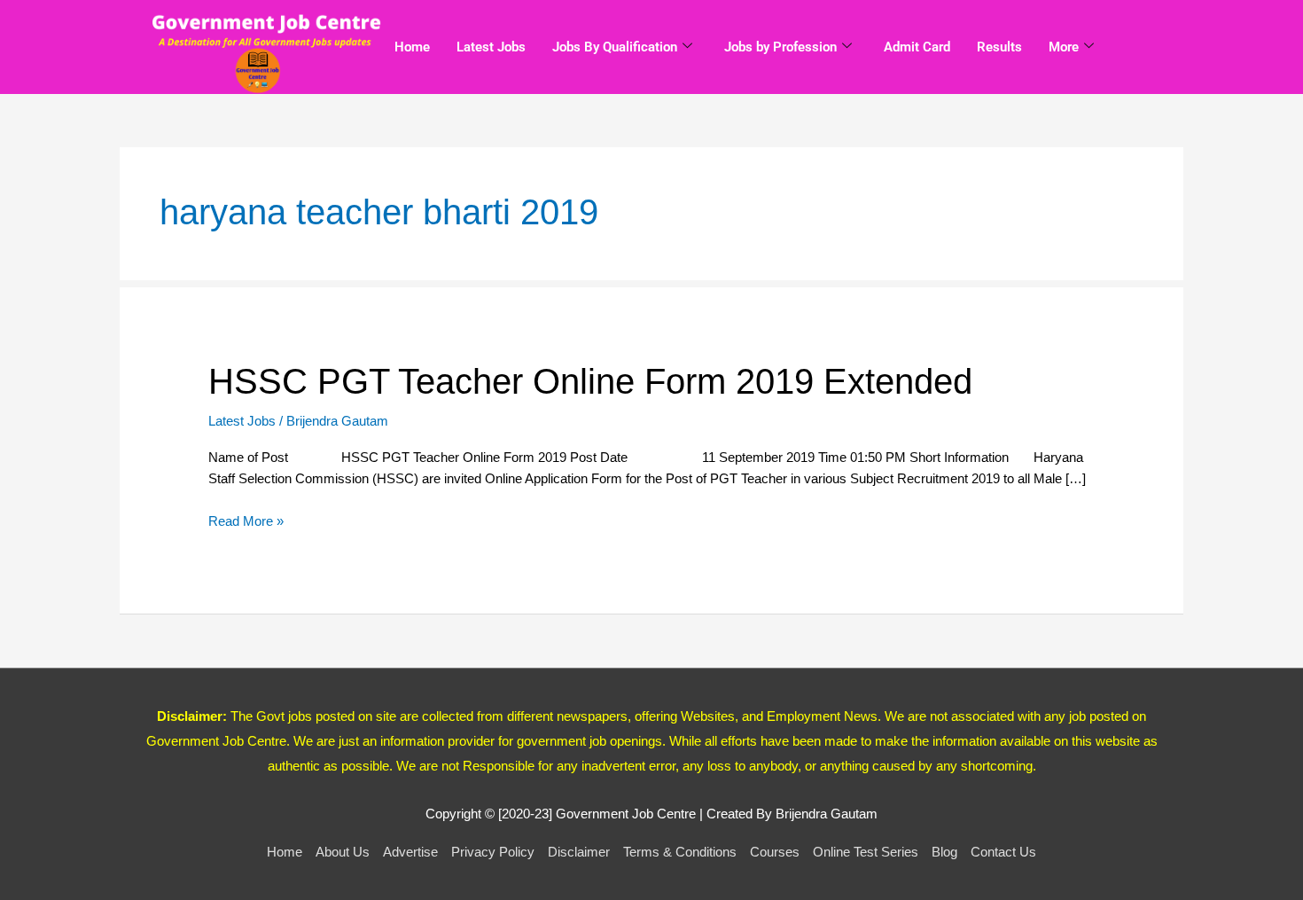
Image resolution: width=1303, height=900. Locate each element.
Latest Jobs (491, 47)
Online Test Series (865, 851)
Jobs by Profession (780, 47)
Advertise (410, 851)
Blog (944, 851)
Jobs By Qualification (614, 47)
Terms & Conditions (680, 851)
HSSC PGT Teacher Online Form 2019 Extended (590, 381)
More (1064, 47)
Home (412, 47)
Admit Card (917, 47)
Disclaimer (579, 851)
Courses (775, 851)
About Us (343, 851)
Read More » (246, 519)
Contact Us (1003, 851)
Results (999, 47)
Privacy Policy (492, 851)
